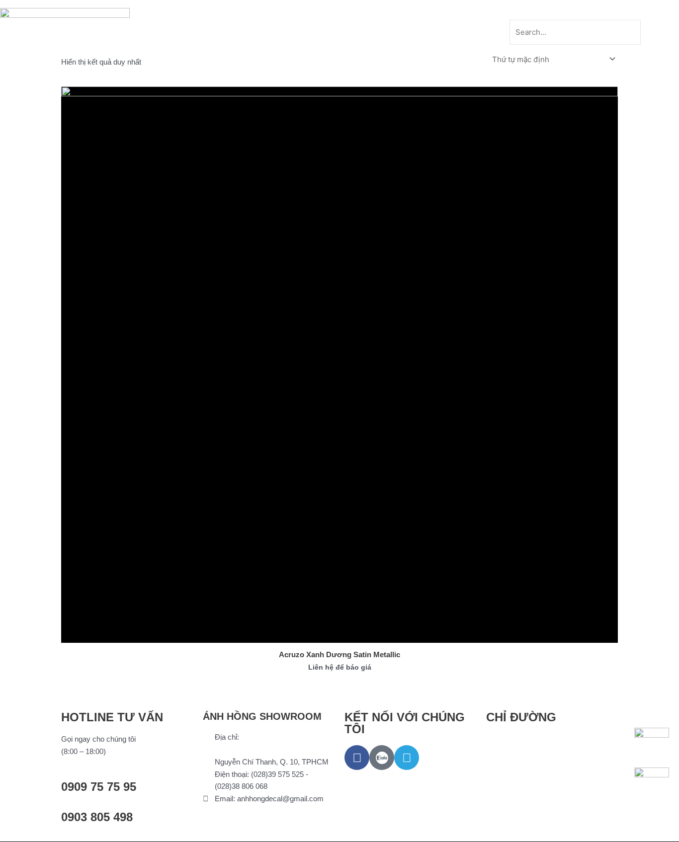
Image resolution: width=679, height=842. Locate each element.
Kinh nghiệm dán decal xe (385, 11)
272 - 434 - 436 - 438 (248, 749)
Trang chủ (210, 11)
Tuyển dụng (466, 11)
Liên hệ (339, 34)
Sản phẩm (262, 11)
